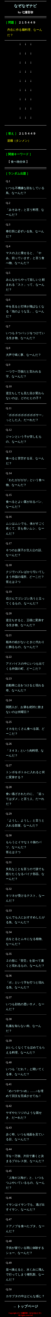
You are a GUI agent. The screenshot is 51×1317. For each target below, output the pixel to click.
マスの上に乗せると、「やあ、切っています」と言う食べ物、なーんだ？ (25, 258)
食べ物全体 (18, 161)
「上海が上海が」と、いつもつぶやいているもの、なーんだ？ (25, 1182)
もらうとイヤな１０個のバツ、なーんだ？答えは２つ (24, 847)
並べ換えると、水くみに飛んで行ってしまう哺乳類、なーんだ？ (25, 1274)
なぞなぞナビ (25, 6)
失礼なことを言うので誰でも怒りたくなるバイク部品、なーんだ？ (25, 874)
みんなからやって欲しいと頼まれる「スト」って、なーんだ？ (25, 284)
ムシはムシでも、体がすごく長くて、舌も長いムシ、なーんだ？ (25, 528)
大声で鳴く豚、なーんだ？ (23, 354)
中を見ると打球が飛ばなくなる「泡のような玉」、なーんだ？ (25, 311)
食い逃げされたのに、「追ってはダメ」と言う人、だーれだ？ (25, 798)
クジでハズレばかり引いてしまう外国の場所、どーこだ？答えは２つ (25, 576)
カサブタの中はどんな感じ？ (25, 1296)
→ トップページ (25, 1306)
